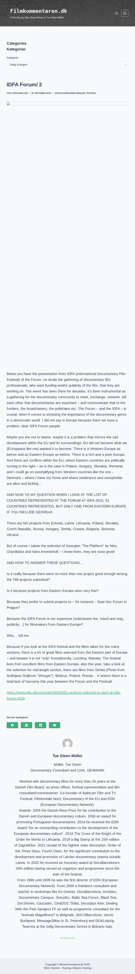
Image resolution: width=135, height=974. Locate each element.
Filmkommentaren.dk (38, 11)
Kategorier (12, 57)
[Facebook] (12, 725)
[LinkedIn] (40, 725)
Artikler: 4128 (67, 938)
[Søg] (116, 13)
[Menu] (124, 13)
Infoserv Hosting (81, 967)
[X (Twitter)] (26, 725)
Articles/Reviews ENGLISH (70, 93)
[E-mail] (54, 725)
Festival (91, 93)
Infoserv (55, 967)
